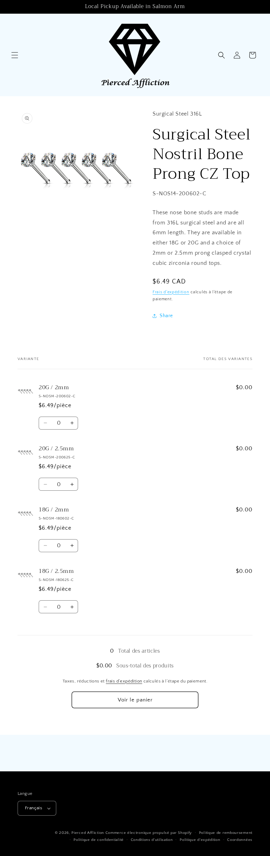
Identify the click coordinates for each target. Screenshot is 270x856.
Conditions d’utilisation (152, 840)
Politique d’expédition (200, 840)
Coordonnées (239, 840)
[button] (14, 55)
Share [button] (166, 316)
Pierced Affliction (87, 833)
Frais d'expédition (171, 292)
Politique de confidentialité (98, 840)
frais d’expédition (124, 681)
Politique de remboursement (225, 833)
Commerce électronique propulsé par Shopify (148, 833)
